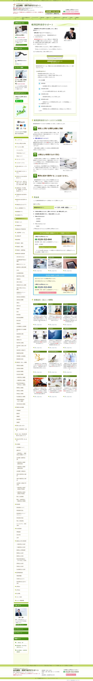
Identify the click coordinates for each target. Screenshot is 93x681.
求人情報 (18, 593)
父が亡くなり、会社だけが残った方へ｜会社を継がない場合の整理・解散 (21, 183)
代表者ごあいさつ (57, 18)
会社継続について (20, 447)
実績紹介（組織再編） (21, 250)
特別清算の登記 (20, 517)
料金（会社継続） (20, 496)
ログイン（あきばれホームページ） (73, 680)
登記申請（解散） (20, 342)
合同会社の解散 (20, 368)
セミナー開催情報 (20, 600)
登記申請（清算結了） (21, 350)
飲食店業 (18, 419)
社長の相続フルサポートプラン (21, 172)
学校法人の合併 (20, 566)
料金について (49, 18)
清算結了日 (19, 339)
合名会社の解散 (20, 374)
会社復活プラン (19, 215)
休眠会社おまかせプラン (21, 204)
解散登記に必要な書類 (21, 267)
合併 (18, 537)
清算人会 (18, 305)
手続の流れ (42, 18)
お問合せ (18, 586)
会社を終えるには (20, 256)
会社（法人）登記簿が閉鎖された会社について (21, 435)
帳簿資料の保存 (20, 359)
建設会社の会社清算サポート (21, 200)
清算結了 (18, 336)
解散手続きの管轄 (20, 276)
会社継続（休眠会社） (21, 471)
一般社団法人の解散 (21, 377)
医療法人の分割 (20, 556)
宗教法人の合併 (20, 563)
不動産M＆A (19, 225)
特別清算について (20, 507)
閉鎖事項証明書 (20, 353)
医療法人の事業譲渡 (21, 550)
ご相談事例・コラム (20, 232)
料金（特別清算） (20, 520)
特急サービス (19, 222)
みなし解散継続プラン (21, 208)
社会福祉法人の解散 (21, 396)
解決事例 (18, 239)
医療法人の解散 (20, 387)
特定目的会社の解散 (21, 404)
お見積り (71, 665)
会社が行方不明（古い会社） (21, 440)
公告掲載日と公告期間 (21, 326)
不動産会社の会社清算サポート (21, 195)
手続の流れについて (21, 153)
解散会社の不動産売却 (21, 229)
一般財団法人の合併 (21, 547)
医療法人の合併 (20, 553)
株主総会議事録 (20, 317)
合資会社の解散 (20, 371)
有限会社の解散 (20, 365)
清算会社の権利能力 (21, 296)
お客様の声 (77, 18)
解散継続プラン (19, 211)
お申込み (71, 18)
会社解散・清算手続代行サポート (28, 5)
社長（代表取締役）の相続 (21, 430)
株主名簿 (18, 320)
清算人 (18, 302)
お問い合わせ (64, 18)
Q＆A (18, 270)
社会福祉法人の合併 (21, 569)
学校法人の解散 (20, 393)
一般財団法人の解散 (21, 380)
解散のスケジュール (21, 264)
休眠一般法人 (19, 282)
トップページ (17, 18)
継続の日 (18, 450)
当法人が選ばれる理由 (26, 18)
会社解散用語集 (20, 273)
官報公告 (18, 323)
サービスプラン (35, 18)
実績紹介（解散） (20, 243)
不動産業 (18, 410)
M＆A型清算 (19, 528)
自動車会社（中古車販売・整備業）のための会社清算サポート (21, 189)
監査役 (18, 308)
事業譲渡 (18, 531)
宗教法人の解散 (20, 390)
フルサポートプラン (20, 162)
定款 (18, 311)
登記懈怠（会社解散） (21, 356)
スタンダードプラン (20, 159)
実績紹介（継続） (20, 246)
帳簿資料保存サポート (21, 218)
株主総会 (18, 314)
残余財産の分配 (20, 333)
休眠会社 (18, 279)
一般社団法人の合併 (21, 544)
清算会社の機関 (20, 299)
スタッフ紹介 (19, 597)
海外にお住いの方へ (20, 425)
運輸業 (18, 416)
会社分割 (18, 534)
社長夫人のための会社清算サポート (21, 177)
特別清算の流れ (20, 510)
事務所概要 (19, 575)
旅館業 (18, 422)
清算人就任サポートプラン (21, 167)
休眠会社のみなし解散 (21, 285)
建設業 (18, 413)
